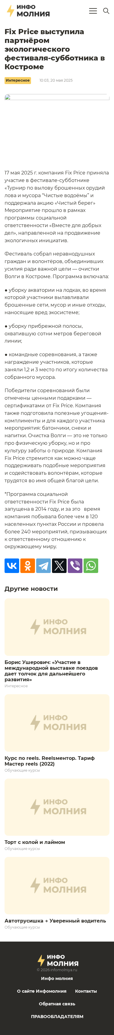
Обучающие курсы (22, 770)
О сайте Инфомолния (42, 991)
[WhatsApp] (91, 565)
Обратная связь (57, 1004)
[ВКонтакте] (12, 565)
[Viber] (75, 565)
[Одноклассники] (27, 565)
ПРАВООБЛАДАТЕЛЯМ (57, 1016)
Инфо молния (57, 978)
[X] (59, 565)
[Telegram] (43, 565)
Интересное (18, 80)
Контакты (86, 991)
